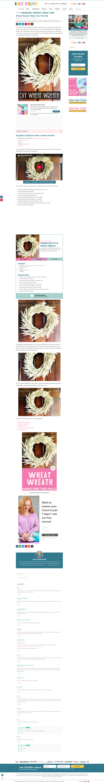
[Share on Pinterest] (26, 24)
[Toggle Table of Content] (60, 131)
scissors (46, 189)
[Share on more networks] (32, 24)
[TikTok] (84, 4)
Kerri (25, 729)
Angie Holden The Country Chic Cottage (26, 3)
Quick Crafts (45, 12)
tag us (35, 296)
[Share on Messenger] (23, 24)
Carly (25, 746)
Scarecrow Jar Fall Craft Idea (25, 427)
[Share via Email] (20, 24)
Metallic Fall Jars (22, 426)
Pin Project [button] (38, 259)
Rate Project (55, 259)
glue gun (27, 144)
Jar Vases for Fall (22, 429)
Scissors (20, 145)
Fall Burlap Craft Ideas (24, 424)
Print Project (24, 259)
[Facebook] (79, 4)
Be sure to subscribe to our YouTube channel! (39, 182)
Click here (45, 565)
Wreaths (52, 12)
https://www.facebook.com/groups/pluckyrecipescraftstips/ (29, 646)
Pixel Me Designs (60, 781)
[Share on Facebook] (17, 24)
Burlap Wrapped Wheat (24, 422)
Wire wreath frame (23, 140)
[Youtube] (77, 4)
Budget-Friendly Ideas (26, 12)
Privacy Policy (48, 781)
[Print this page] (29, 24)
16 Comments (34, 18)
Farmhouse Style (37, 12)
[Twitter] (82, 4)
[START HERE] (21, 9)
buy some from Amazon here (41, 138)
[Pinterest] (74, 4)
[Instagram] (72, 4)
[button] (21, 39)
